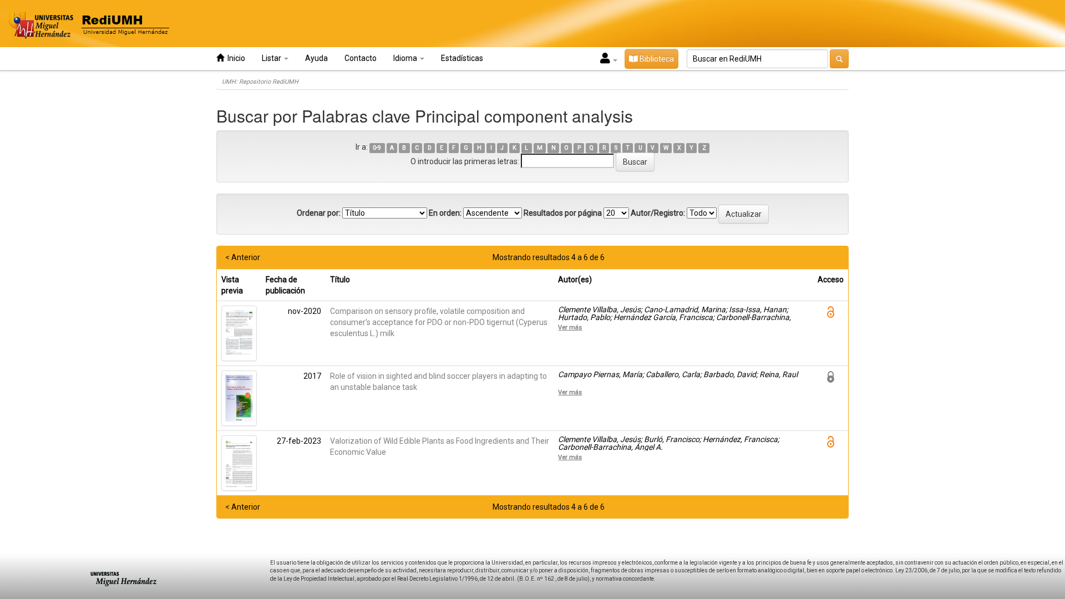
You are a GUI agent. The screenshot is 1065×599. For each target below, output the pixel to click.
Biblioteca (656, 58)
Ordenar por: (319, 213)
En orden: (445, 213)
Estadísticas (462, 58)
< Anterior (242, 257)
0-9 (377, 147)
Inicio (234, 58)
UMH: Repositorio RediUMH (260, 81)
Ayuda (316, 58)
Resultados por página (563, 213)
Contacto (360, 58)
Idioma (406, 58)
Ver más (570, 327)
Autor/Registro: (658, 213)
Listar (272, 58)
